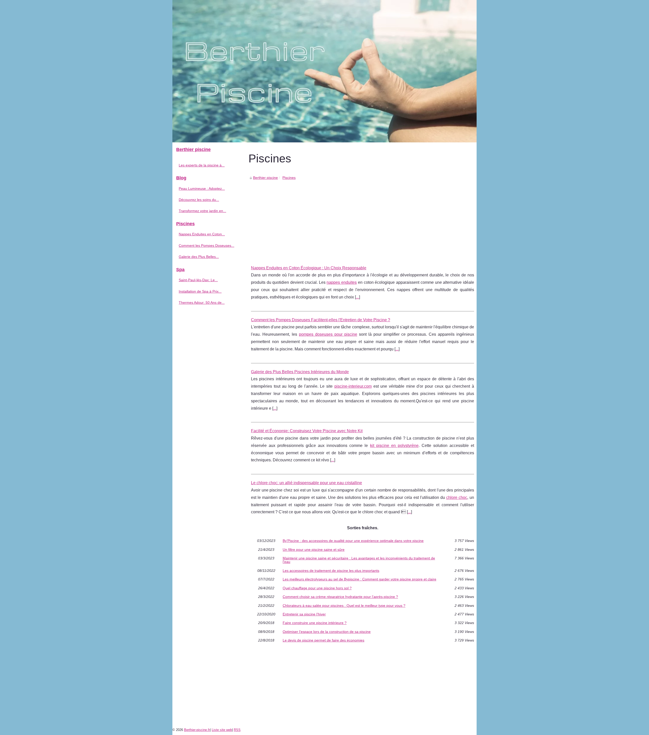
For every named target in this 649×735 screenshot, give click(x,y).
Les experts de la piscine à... (202, 165)
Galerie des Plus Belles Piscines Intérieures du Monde (300, 372)
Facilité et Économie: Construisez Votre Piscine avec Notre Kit (307, 431)
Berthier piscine (265, 178)
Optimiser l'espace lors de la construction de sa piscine (327, 631)
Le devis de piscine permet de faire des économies (323, 640)
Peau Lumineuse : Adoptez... (202, 188)
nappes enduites (342, 282)
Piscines (289, 178)
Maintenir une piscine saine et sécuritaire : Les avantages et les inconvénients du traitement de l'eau (359, 560)
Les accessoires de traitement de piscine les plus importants (331, 570)
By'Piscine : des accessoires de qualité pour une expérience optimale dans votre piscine (353, 540)
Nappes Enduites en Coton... (202, 234)
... (357, 297)
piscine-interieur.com (353, 386)
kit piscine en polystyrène (394, 445)
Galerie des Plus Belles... (199, 257)
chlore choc (456, 497)
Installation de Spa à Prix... (200, 291)
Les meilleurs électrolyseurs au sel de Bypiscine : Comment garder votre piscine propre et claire (359, 579)
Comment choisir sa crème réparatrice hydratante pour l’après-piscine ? (340, 596)
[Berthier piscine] (324, 71)
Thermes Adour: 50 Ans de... (202, 302)
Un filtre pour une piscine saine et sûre (314, 549)
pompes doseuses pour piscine (328, 334)
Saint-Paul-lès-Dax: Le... (198, 280)
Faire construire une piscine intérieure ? (315, 623)
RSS (237, 730)
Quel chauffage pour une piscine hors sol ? (317, 588)
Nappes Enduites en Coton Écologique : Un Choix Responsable (308, 268)
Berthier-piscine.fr (197, 730)
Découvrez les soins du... (199, 200)
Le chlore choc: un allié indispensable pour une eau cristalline (306, 483)
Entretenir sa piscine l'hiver (304, 614)
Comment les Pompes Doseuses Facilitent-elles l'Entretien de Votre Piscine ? (320, 320)
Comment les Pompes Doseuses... (206, 245)
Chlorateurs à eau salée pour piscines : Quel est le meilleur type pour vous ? (344, 605)
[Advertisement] (362, 218)
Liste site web (222, 730)
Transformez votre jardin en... (202, 211)
